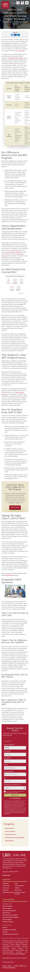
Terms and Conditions (8, 968)
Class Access (6, 888)
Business (5, 927)
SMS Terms (18, 812)
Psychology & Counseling (9, 929)
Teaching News (9, 840)
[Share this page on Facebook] (15, 35)
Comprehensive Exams (9, 892)
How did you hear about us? (12, 785)
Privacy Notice (13, 812)
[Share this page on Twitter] (12, 35)
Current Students (19, 885)
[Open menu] (27, 2)
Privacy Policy (7, 966)
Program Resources (10, 834)
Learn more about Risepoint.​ (17, 954)
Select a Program (9, 744)
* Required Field (7, 741)
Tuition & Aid (6, 885)
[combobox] (15, 748)
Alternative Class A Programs (10, 915)
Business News (9, 828)
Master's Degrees (7, 908)
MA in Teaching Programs (9, 910)
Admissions (6, 883)
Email (6, 764)
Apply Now (5, 890)
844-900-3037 (17, 798)
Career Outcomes (10, 831)
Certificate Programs (8, 921)
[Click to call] (18, 2)
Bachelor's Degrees (8, 906)
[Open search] (22, 2)
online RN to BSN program (15, 58)
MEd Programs (6, 912)
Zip (5, 778)
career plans (21, 50)
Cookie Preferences (20, 966)
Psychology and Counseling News (15, 837)
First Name (7, 751)
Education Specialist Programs (11, 917)
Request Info (18, 890)
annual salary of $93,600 (13, 252)
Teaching (5, 932)
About (16, 883)
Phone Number (9, 771)
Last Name (7, 758)
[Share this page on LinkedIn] (18, 35)
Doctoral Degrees (7, 919)
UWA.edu (17, 888)
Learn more (5, 958)
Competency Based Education (10, 934)
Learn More (15, 507)
